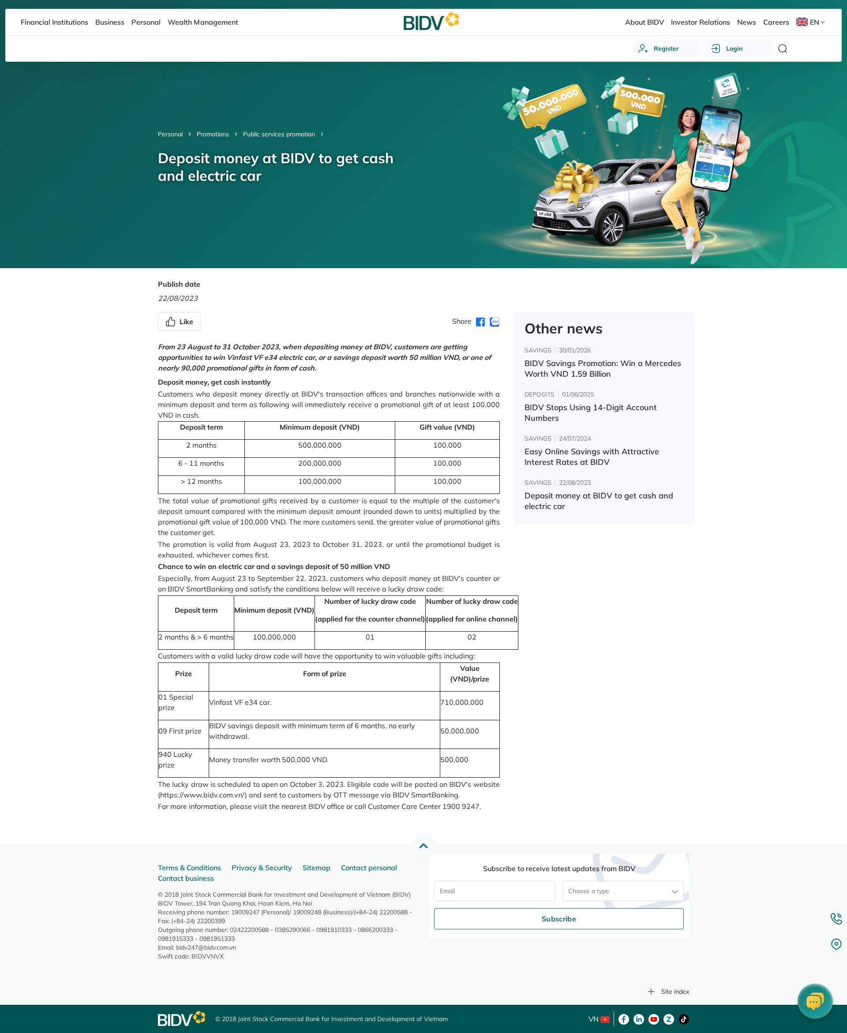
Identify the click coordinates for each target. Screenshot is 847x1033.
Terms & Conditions (189, 867)
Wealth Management (203, 22)
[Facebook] (623, 1018)
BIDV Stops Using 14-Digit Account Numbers (591, 412)
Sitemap (316, 867)
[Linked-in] (638, 1018)
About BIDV (644, 22)
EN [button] (814, 22)
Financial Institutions (54, 22)
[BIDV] (182, 1018)
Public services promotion (279, 134)
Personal (170, 134)
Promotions (213, 134)
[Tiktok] (683, 1018)
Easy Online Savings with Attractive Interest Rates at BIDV (592, 456)
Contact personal (369, 867)
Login (734, 48)
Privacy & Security (262, 867)
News (746, 22)
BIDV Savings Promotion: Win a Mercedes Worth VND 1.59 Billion (603, 368)
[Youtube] (653, 1018)
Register (666, 48)
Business (109, 22)
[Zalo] (668, 1018)
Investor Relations (700, 22)
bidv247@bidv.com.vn (206, 947)
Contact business (186, 878)
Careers (776, 22)
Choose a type (588, 891)
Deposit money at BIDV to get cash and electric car (599, 500)
